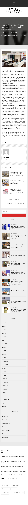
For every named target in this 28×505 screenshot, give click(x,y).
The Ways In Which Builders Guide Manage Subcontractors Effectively (18, 301)
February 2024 (5, 361)
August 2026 (4, 322)
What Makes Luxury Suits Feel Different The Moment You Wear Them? (18, 237)
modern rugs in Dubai (15, 88)
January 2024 (5, 364)
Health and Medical (6, 430)
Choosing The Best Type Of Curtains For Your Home (16, 172)
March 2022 (4, 378)
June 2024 (4, 350)
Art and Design (5, 416)
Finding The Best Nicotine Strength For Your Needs (16, 190)
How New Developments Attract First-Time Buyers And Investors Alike (18, 246)
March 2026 (4, 340)
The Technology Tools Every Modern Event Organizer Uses (18, 273)
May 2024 (4, 354)
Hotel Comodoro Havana (14, 11)
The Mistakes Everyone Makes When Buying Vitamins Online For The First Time (18, 310)
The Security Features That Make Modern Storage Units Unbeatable (18, 227)
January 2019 (5, 396)
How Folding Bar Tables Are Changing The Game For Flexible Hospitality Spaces (17, 182)
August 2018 (4, 403)
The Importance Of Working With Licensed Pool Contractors (18, 264)
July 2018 (4, 406)
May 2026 (4, 333)
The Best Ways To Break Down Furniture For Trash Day (18, 291)
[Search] (14, 5)
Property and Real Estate (7, 433)
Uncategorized (5, 437)
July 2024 (4, 347)
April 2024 (4, 357)
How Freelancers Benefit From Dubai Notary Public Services (18, 254)
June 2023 (4, 371)
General (4, 142)
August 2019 (4, 389)
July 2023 (4, 368)
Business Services (6, 419)
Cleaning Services (6, 423)
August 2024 (4, 343)
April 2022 (4, 375)
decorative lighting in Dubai (15, 135)
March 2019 (4, 392)
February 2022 (5, 382)
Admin (15, 32)
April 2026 (4, 336)
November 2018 (5, 399)
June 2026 (4, 329)
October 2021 (5, 385)
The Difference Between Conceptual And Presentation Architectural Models (18, 283)
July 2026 (4, 326)
